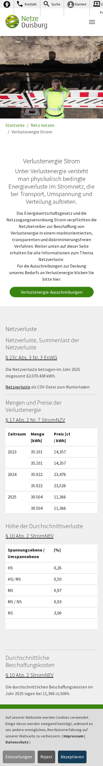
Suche (55, 4)
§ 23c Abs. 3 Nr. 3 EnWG (31, 357)
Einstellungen (18, 756)
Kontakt (31, 4)
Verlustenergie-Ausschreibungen (51, 292)
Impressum (73, 736)
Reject (46, 756)
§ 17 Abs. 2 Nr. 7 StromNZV (35, 419)
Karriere (80, 4)
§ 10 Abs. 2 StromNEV (29, 535)
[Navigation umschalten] (92, 22)
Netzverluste (17, 387)
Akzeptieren (72, 756)
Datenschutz (17, 742)
